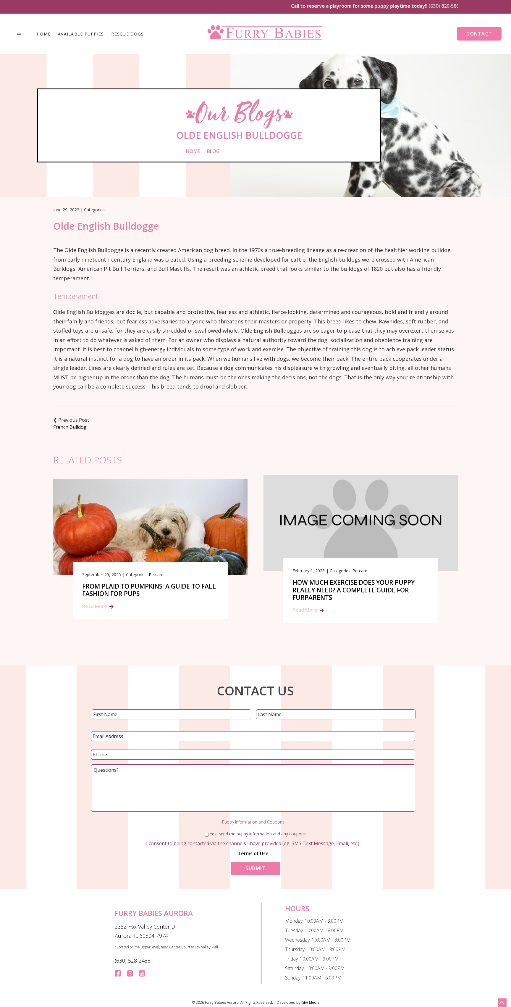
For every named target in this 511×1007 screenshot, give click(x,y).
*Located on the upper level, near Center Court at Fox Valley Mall (166, 947)
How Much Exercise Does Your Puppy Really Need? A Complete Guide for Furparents (353, 590)
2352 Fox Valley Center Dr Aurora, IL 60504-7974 (146, 931)
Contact (479, 33)
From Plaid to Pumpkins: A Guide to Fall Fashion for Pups (149, 590)
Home (44, 34)
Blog (213, 151)
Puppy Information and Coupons (253, 822)
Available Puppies (81, 34)
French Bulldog (70, 427)
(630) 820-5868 (427, 6)
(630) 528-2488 (133, 960)
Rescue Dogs (127, 34)
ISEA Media (310, 1002)
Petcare (156, 574)
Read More (94, 606)
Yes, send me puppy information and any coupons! (258, 834)
